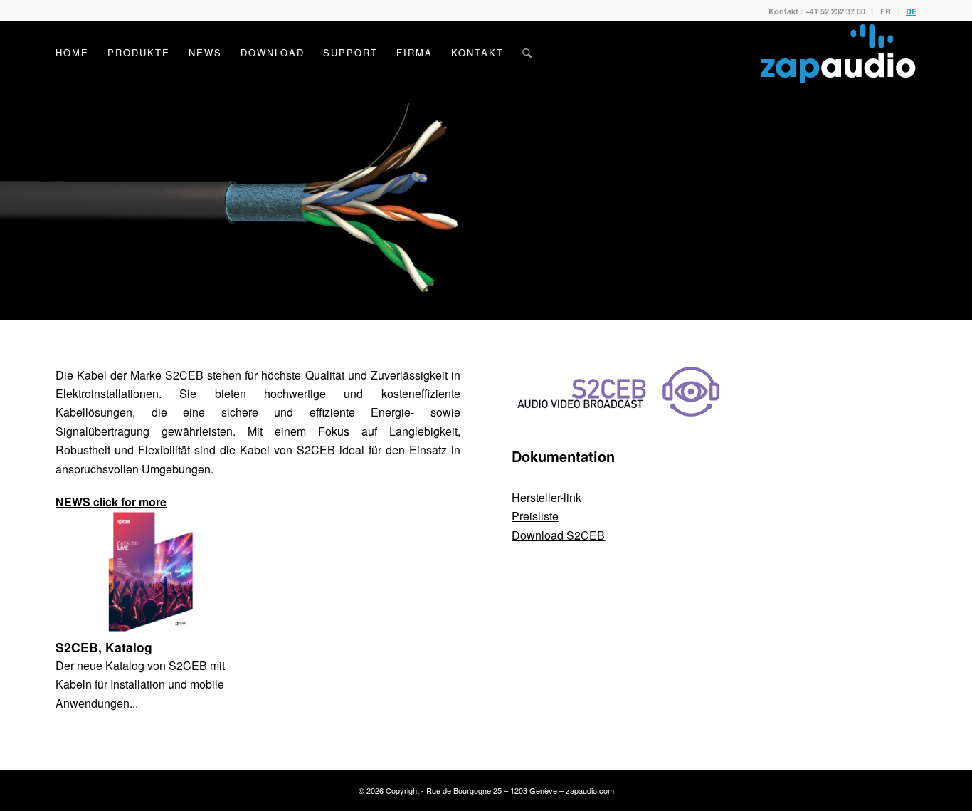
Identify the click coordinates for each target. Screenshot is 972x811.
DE (911, 11)
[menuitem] (817, 11)
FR (885, 11)
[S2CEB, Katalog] (150, 571)
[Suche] (527, 53)
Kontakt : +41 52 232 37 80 (816, 11)
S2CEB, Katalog (104, 647)
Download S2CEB (558, 535)
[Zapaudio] (838, 53)
